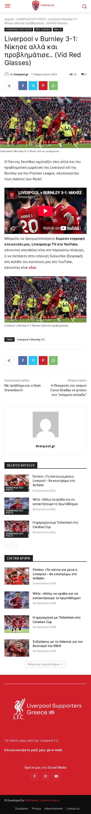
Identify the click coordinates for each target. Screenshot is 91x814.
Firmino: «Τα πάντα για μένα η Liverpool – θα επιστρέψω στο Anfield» (54, 481)
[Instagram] (45, 776)
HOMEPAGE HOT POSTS (31, 19)
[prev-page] (7, 545)
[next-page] (14, 545)
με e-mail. (55, 750)
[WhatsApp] (53, 85)
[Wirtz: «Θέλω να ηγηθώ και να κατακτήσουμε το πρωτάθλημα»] (16, 506)
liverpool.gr (21, 74)
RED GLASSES (43, 29)
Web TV (58, 29)
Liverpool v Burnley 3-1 (31, 339)
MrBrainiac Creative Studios (42, 800)
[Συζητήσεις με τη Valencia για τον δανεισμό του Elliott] (16, 648)
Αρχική (8, 19)
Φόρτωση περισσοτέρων (44, 664)
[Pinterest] (43, 85)
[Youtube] (56, 776)
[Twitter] (32, 85)
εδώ (32, 267)
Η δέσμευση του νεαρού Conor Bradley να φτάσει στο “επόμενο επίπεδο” (68, 390)
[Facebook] (22, 85)
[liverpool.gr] (7, 74)
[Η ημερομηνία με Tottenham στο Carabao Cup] (16, 529)
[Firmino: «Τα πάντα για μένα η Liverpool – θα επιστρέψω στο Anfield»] (16, 483)
